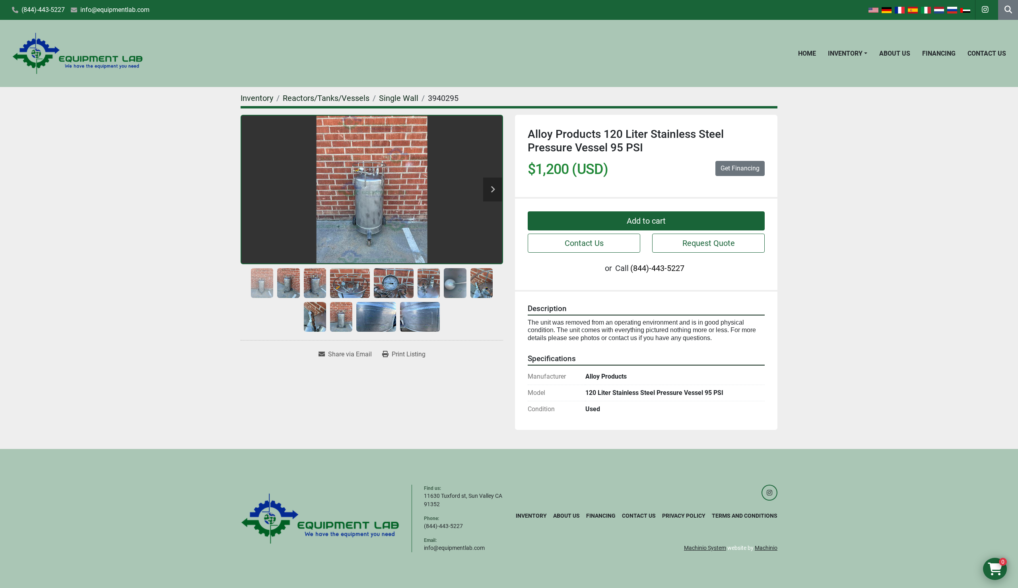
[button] (847, 53)
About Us (894, 53)
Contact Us (986, 53)
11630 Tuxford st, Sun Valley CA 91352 (463, 500)
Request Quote (708, 243)
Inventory (845, 53)
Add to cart (646, 221)
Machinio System (705, 548)
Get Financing (740, 168)
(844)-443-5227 (43, 10)
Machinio (766, 548)
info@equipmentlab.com (115, 10)
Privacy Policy (683, 516)
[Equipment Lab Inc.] (320, 518)
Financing (939, 53)
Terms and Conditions (744, 516)
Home (807, 53)
